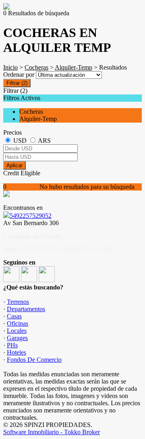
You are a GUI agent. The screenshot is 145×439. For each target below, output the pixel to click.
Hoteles (16, 352)
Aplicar (14, 165)
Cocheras (36, 67)
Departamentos (26, 309)
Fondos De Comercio (34, 359)
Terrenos (18, 301)
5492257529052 (31, 215)
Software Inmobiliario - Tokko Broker (51, 432)
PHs (12, 345)
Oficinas (17, 323)
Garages (17, 337)
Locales (17, 330)
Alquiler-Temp (73, 67)
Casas (14, 316)
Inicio (10, 67)
